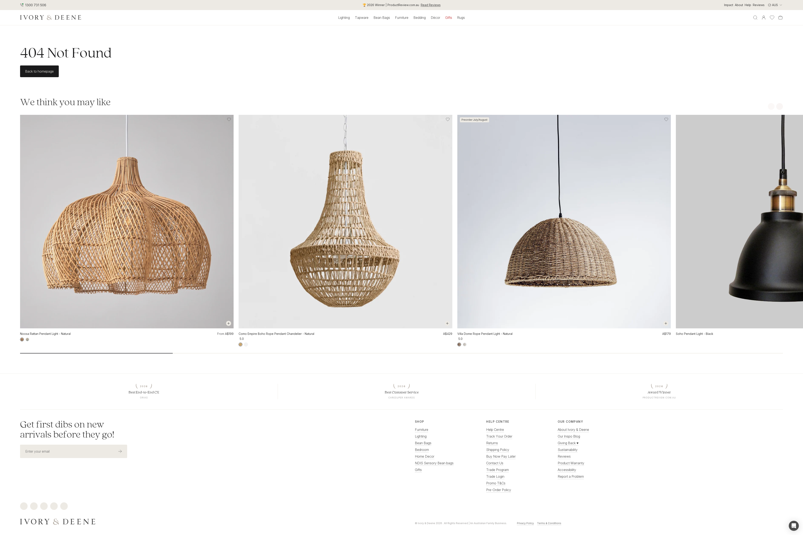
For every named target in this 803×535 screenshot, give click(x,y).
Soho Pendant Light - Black (694, 333)
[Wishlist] (772, 17)
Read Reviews (431, 5)
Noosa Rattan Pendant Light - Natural (45, 333)
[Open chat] (794, 526)
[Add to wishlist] (229, 119)
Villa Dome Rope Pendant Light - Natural (485, 333)
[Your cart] (780, 17)
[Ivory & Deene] (204, 521)
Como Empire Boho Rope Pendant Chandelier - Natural (276, 333)
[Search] (755, 17)
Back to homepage (39, 71)
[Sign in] (763, 17)
